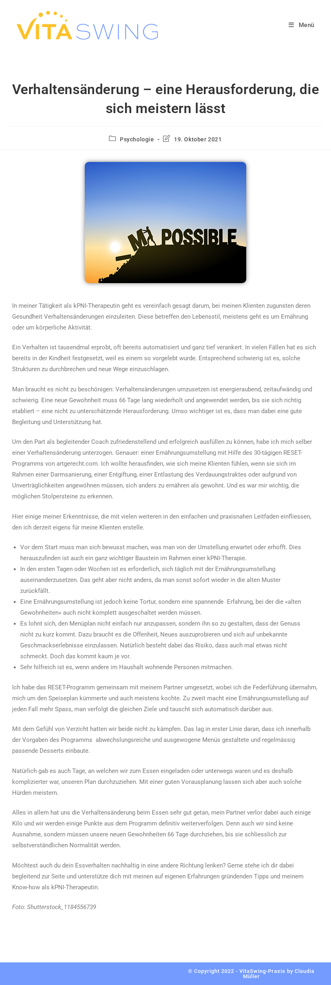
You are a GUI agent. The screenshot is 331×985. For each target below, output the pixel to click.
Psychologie (137, 139)
